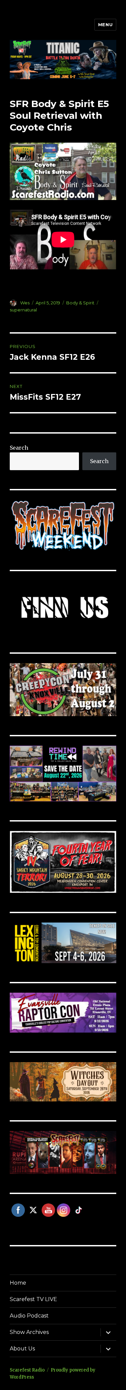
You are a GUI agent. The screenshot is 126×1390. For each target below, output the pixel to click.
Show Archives (29, 1332)
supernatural (23, 309)
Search (19, 447)
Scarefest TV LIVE (33, 1299)
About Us (22, 1348)
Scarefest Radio (27, 1370)
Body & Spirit (80, 302)
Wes (25, 302)
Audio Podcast (29, 1315)
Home (18, 1283)
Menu (105, 24)
